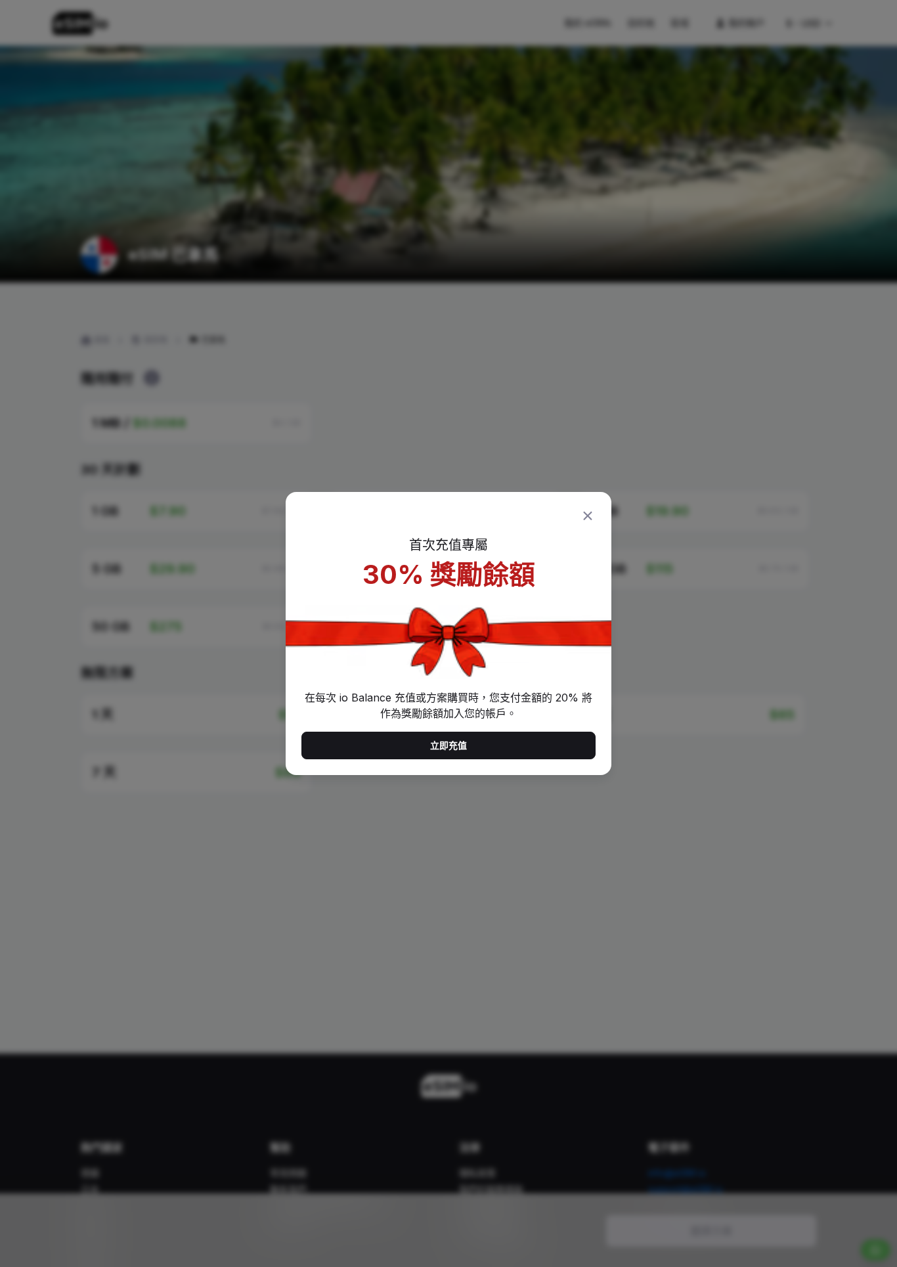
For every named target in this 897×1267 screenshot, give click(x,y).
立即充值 (448, 745)
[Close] (588, 515)
